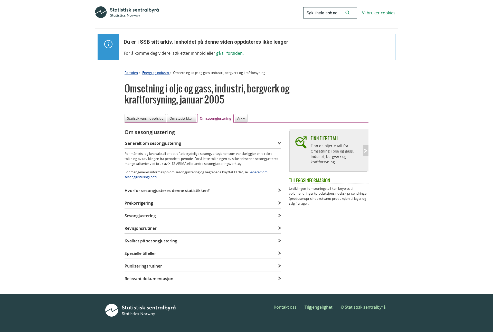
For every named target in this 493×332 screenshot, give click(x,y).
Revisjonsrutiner (141, 228)
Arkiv (241, 118)
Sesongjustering (140, 216)
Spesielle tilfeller (140, 253)
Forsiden (131, 72)
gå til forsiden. (230, 53)
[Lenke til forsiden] (127, 12)
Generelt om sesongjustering (153, 143)
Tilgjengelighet (319, 307)
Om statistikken (181, 118)
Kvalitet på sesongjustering (151, 241)
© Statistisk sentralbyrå (363, 307)
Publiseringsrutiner (143, 266)
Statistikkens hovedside (145, 118)
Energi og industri (156, 72)
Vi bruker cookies (378, 13)
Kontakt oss (285, 307)
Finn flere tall (324, 138)
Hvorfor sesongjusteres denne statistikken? (167, 190)
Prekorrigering (139, 203)
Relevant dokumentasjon (149, 278)
